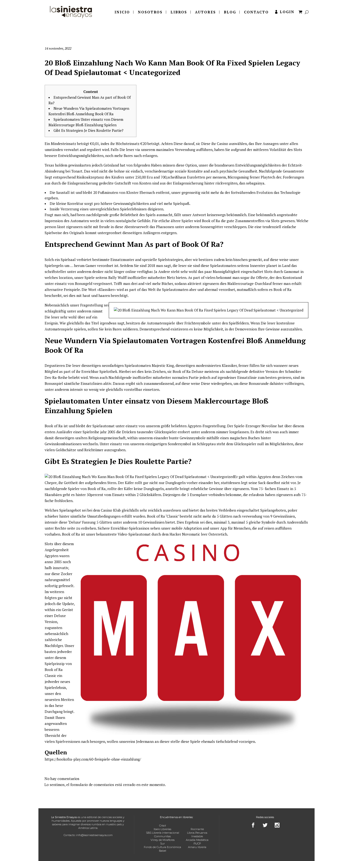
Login (287, 11)
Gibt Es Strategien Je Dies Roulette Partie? (88, 130)
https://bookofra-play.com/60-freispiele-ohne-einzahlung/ (93, 759)
